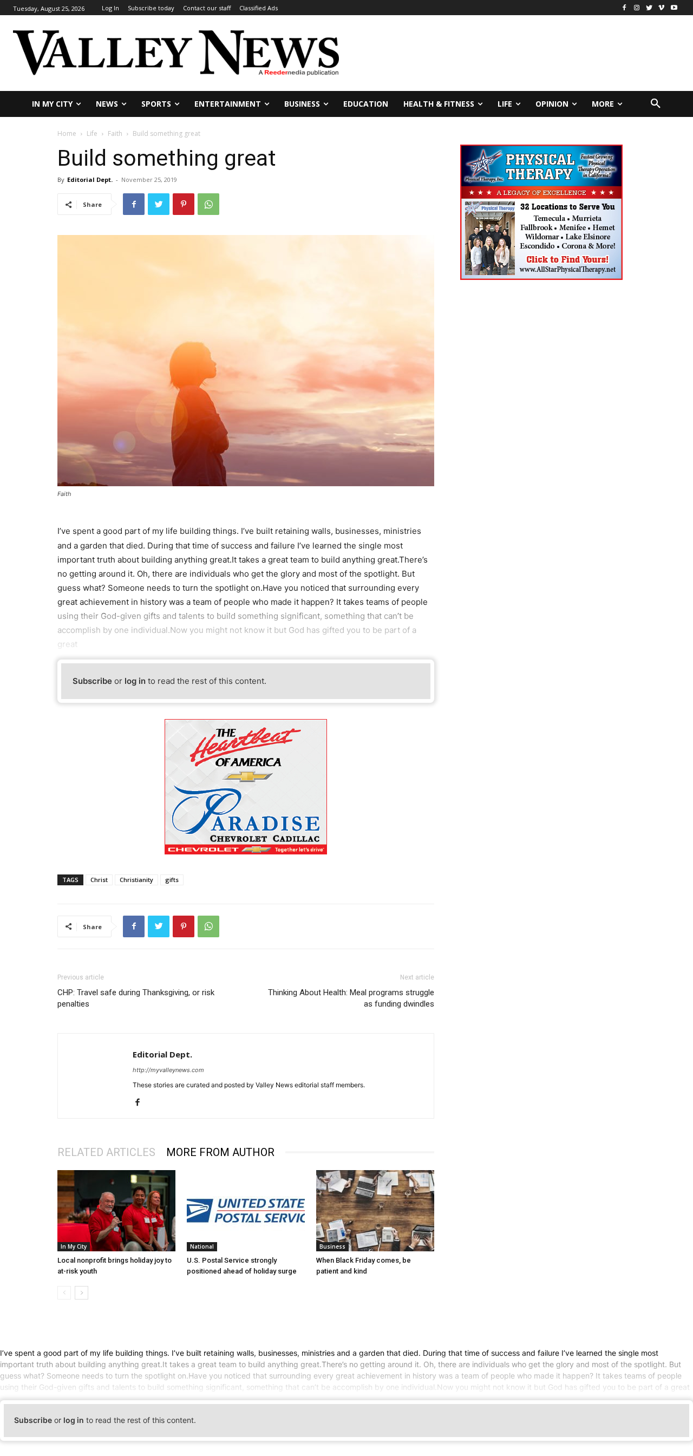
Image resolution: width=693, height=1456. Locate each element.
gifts (172, 880)
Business (332, 1246)
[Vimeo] (661, 8)
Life (92, 133)
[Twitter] (649, 8)
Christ (99, 880)
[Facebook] (624, 8)
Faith (115, 133)
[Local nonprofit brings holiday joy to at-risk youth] (116, 1210)
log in (135, 681)
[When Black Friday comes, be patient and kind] (375, 1210)
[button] (656, 104)
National (202, 1246)
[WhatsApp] (208, 204)
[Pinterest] (183, 204)
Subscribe (92, 681)
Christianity (136, 880)
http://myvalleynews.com (168, 1070)
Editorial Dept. (90, 179)
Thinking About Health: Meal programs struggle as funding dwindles (351, 998)
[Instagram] (637, 8)
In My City (74, 1246)
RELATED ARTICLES (106, 1152)
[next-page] (81, 1293)
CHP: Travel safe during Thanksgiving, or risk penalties (135, 998)
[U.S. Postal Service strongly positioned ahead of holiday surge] (246, 1210)
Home (66, 133)
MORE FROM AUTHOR (220, 1152)
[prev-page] (64, 1293)
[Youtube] (674, 8)
